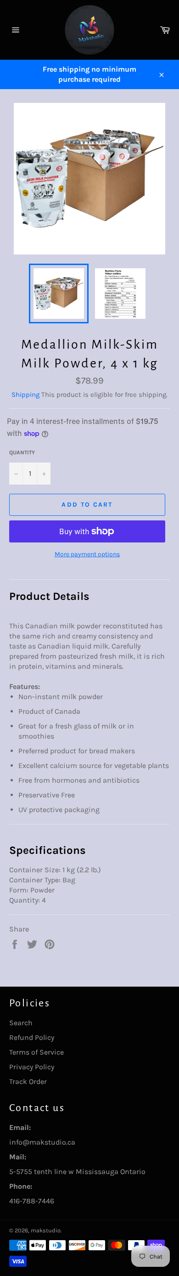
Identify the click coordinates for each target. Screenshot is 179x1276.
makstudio (46, 1230)
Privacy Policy (31, 1066)
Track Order (28, 1081)
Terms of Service (36, 1052)
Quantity (22, 452)
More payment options (87, 554)
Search (21, 1022)
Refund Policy (31, 1037)
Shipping (25, 394)
